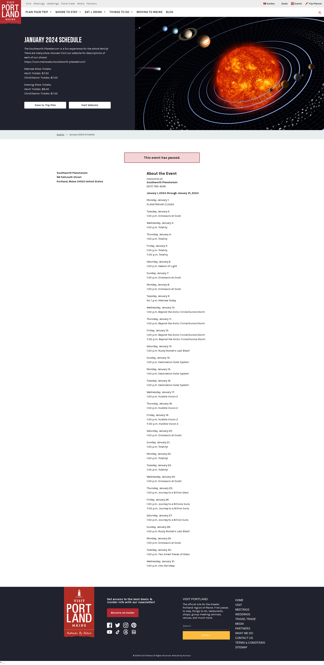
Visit (28, 3)
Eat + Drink (93, 12)
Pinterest (133, 625)
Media (80, 3)
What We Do (244, 633)
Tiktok (117, 632)
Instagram (125, 625)
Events (298, 3)
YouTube (109, 632)
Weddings (53, 3)
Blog (169, 12)
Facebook (109, 625)
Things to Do (119, 12)
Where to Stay (66, 12)
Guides (271, 3)
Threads (125, 632)
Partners (92, 3)
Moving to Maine (150, 12)
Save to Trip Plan (45, 105)
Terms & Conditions (250, 642)
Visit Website (89, 105)
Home (239, 600)
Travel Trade (68, 3)
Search (206, 635)
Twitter (117, 625)
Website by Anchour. (181, 655)
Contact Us (244, 638)
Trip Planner (315, 3)
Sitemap (241, 647)
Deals (284, 3)
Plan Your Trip (36, 12)
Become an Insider (122, 612)
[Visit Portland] (10, 8)
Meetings (39, 3)
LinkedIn (133, 632)
